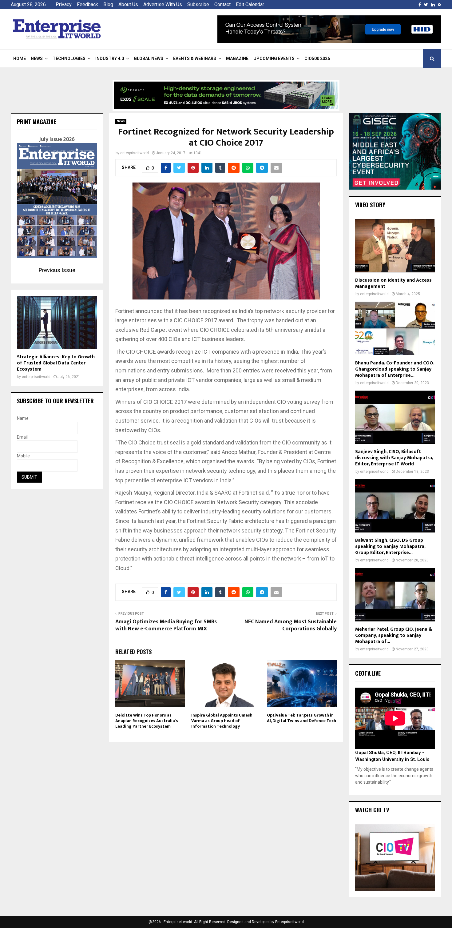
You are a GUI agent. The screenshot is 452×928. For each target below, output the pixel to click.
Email (22, 437)
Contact (222, 4)
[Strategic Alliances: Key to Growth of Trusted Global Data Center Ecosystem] (57, 322)
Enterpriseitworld (289, 922)
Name (23, 418)
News (37, 58)
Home (19, 58)
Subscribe (198, 4)
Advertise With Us (162, 4)
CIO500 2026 (317, 58)
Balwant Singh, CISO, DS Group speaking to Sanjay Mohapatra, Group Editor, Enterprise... (390, 546)
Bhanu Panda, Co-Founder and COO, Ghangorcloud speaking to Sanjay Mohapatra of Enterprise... (394, 369)
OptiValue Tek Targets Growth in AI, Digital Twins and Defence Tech (301, 718)
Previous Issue (57, 270)
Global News (148, 58)
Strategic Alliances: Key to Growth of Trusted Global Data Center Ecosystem (56, 363)
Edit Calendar (250, 4)
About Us (128, 4)
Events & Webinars (194, 58)
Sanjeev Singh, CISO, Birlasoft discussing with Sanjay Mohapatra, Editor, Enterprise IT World (394, 458)
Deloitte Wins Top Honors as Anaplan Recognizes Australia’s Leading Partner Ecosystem (146, 721)
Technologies (69, 58)
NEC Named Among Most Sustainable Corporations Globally (290, 625)
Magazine (237, 58)
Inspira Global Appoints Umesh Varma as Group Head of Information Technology (221, 721)
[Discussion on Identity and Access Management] (395, 245)
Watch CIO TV (372, 810)
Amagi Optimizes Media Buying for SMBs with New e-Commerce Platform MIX (166, 625)
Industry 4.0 (109, 58)
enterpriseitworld (134, 153)
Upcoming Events (274, 58)
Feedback (87, 4)
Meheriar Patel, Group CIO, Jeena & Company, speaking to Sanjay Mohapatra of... (393, 635)
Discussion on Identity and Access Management (393, 283)
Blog (108, 4)
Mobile (23, 455)
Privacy (64, 4)
